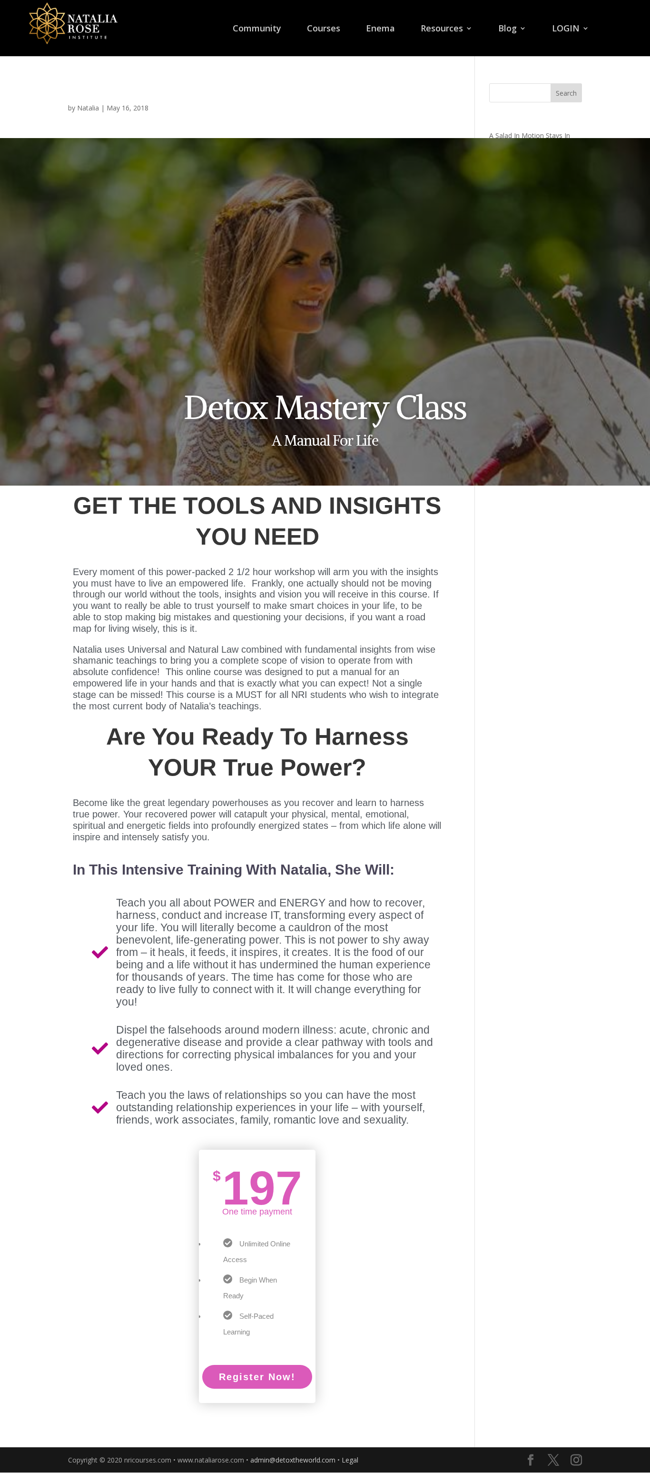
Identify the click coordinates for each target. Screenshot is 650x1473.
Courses (323, 29)
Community (257, 29)
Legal (350, 1459)
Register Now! (257, 1377)
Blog (507, 29)
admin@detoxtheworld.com (292, 1459)
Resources (442, 29)
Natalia (88, 107)
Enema (380, 29)
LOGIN (566, 29)
